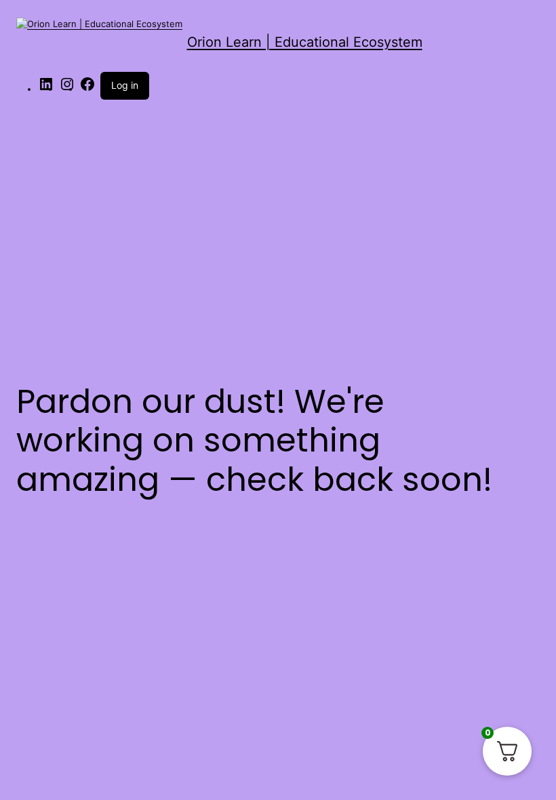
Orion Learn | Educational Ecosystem (304, 42)
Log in (124, 85)
